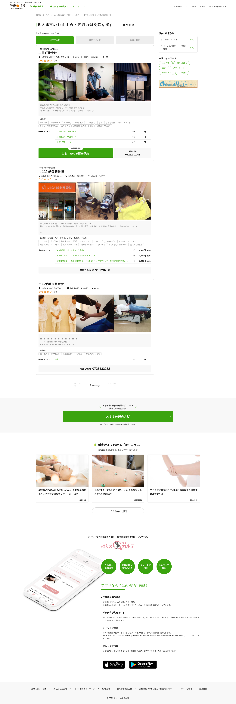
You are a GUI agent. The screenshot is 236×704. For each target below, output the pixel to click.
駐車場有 (182, 73)
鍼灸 (56, 359)
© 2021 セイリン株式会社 (118, 698)
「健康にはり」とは (37, 689)
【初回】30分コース (63, 142)
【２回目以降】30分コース (65, 131)
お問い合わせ (186, 689)
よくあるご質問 (60, 689)
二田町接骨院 (48, 52)
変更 (192, 39)
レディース (166, 73)
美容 (164, 68)
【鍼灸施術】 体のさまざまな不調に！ (71, 250)
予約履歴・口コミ (181, 6)
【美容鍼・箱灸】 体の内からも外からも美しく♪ (75, 255)
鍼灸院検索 (38, 6)
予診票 (194, 6)
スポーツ (176, 68)
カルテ (202, 6)
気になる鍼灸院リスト (217, 6)
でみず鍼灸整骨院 (51, 284)
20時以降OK (182, 63)
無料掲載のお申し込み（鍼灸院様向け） (156, 689)
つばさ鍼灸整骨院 (51, 171)
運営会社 (203, 689)
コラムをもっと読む (118, 511)
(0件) (55, 60)
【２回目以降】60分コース (65, 137)
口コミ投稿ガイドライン (84, 689)
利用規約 (106, 689)
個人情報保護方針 (124, 689)
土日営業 (165, 63)
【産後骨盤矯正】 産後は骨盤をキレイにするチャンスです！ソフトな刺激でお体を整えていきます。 (92, 261)
